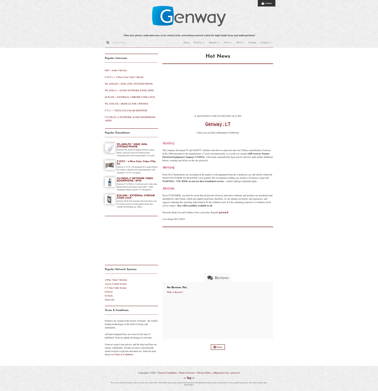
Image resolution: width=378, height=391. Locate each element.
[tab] (217, 277)
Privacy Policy (204, 372)
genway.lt (235, 372)
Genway (109, 291)
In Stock (109, 295)
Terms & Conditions (123, 354)
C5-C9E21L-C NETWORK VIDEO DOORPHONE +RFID (135, 179)
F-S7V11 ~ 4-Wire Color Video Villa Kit (124, 77)
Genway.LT (217, 124)
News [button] (227, 42)
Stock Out (109, 299)
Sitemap (252, 42)
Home (186, 42)
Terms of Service (187, 372)
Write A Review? (175, 292)
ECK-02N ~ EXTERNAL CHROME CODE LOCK (130, 96)
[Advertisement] (217, 84)
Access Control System (116, 283)
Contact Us (265, 42)
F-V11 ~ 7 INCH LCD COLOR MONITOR (126, 110)
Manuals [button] (213, 42)
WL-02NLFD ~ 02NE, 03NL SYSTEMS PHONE (129, 83)
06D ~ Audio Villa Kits (116, 70)
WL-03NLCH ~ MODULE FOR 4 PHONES (126, 103)
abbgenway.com (220, 372)
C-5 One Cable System (115, 287)
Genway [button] (198, 42)
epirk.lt (191, 385)
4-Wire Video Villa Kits (116, 279)
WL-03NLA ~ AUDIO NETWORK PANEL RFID (129, 90)
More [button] (239, 42)
